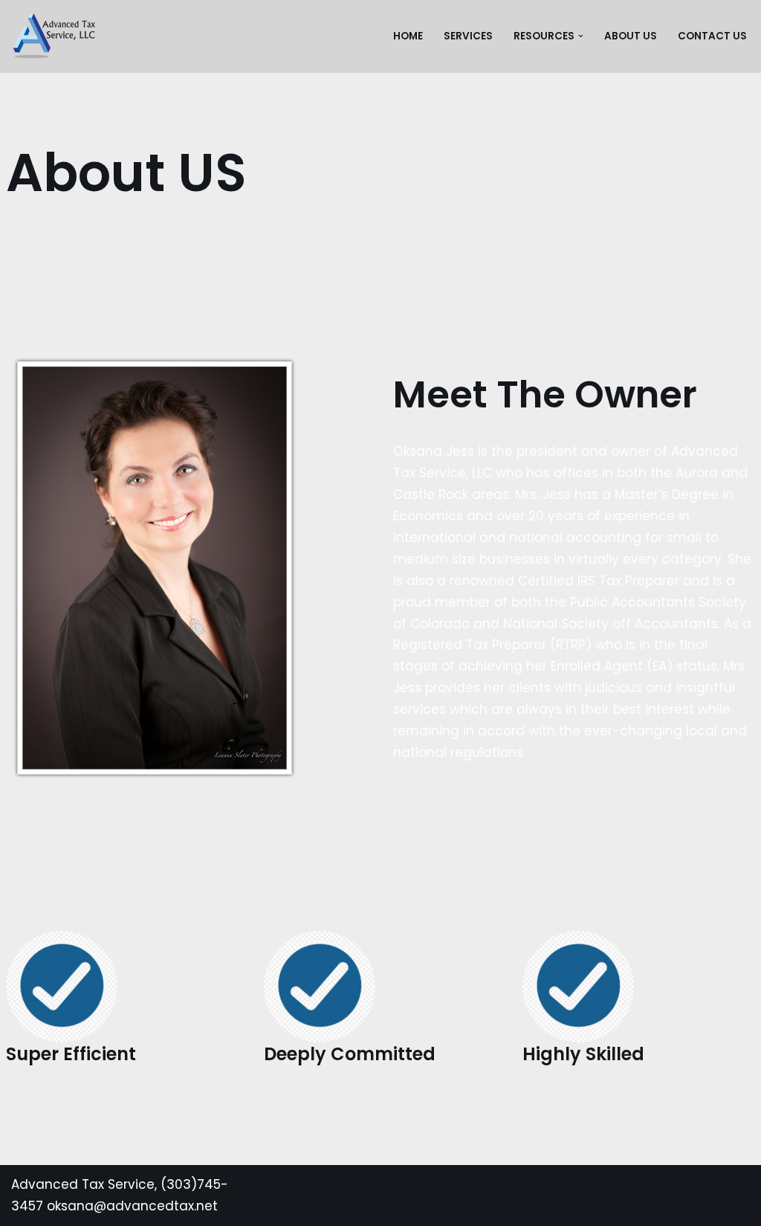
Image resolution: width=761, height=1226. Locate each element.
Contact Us (712, 36)
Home (408, 36)
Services (468, 36)
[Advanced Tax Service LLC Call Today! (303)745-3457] (53, 36)
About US (630, 36)
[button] (580, 36)
